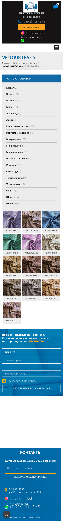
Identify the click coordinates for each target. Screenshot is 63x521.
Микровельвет (16, 139)
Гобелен (12, 107)
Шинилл (12, 203)
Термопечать (15, 184)
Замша (11, 119)
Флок (11, 190)
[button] (56, 47)
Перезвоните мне (30, 26)
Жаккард (13, 113)
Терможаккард (16, 177)
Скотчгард (13, 171)
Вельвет (12, 94)
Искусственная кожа (19, 132)
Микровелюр (15, 145)
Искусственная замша (20, 126)
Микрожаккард (16, 151)
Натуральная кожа (18, 158)
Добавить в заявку (11, 222)
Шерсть (12, 197)
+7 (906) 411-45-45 (34, 21)
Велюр (13, 100)
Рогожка (14, 164)
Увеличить (12, 216)
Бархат (11, 87)
